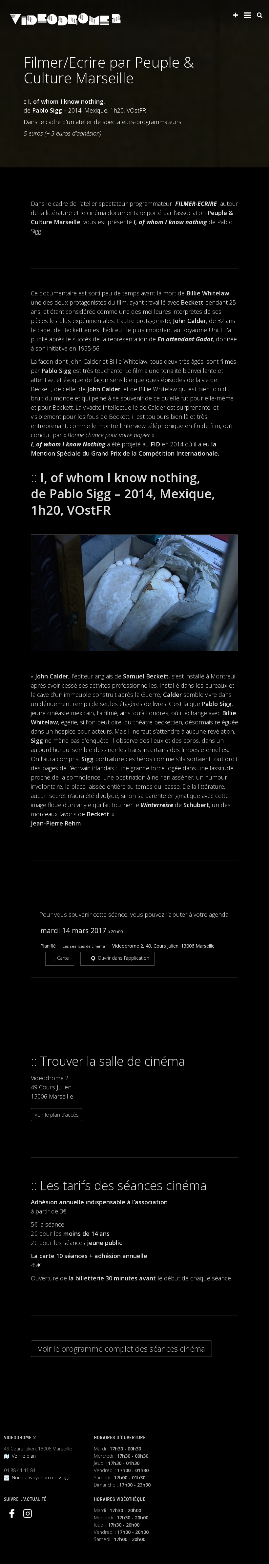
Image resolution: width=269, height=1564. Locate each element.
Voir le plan (22, 1456)
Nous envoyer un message (40, 1477)
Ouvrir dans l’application (122, 958)
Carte (63, 958)
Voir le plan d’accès (56, 1114)
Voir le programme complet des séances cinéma (121, 1348)
